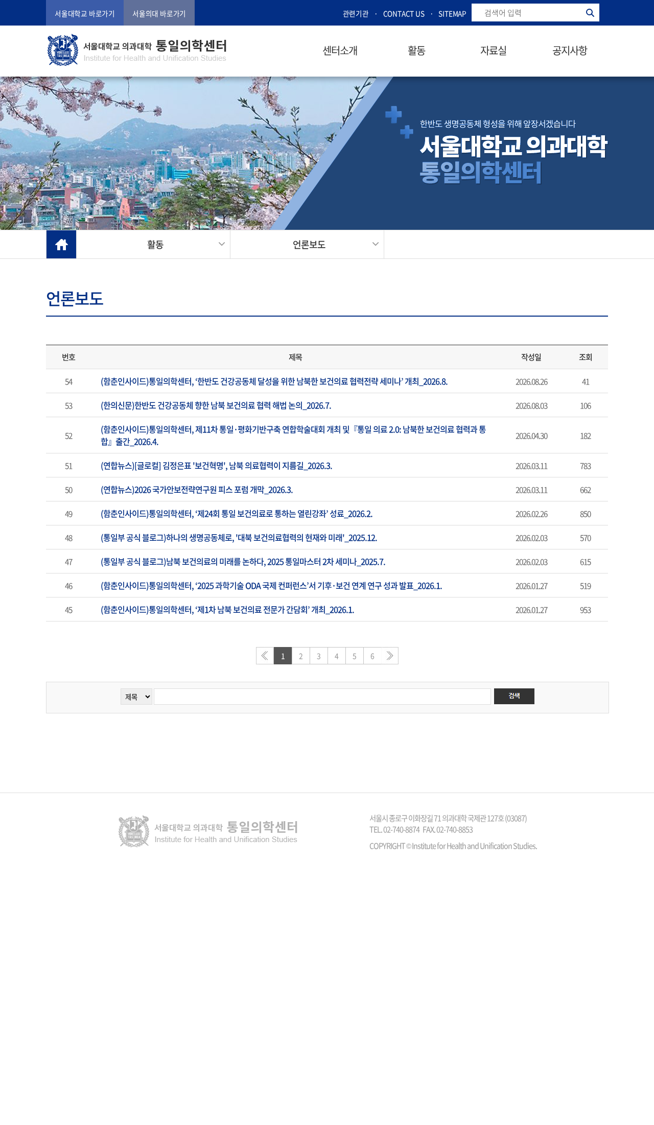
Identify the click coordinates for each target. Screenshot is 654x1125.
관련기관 (356, 13)
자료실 (493, 50)
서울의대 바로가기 (159, 13)
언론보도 (309, 244)
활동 (416, 50)
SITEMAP (452, 13)
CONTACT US (404, 13)
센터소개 (339, 50)
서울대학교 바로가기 (85, 13)
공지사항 (569, 50)
